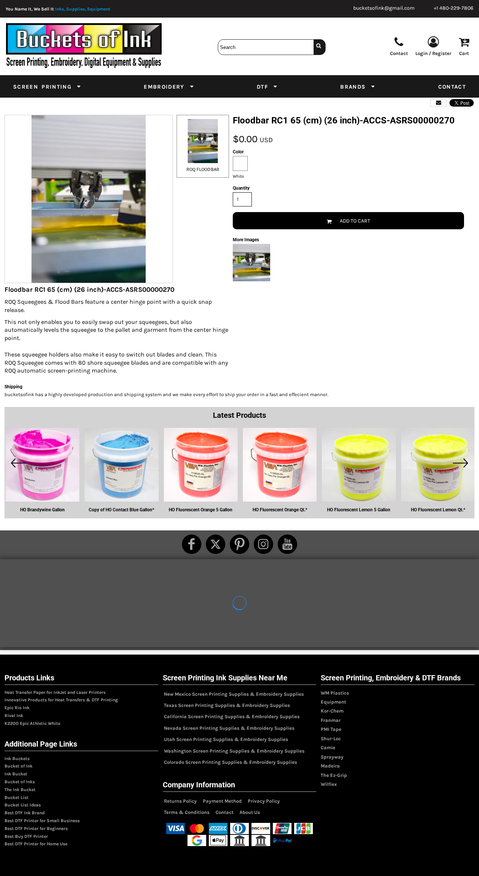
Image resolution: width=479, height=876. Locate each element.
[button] (47, 86)
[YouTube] (287, 544)
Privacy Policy (264, 801)
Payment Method (222, 801)
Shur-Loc (331, 738)
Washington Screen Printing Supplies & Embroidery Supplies (234, 751)
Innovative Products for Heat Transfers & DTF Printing (61, 699)
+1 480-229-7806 (453, 8)
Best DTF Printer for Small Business (42, 820)
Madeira (330, 766)
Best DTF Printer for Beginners (36, 828)
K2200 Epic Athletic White (32, 723)
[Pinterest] (239, 544)
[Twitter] (215, 544)
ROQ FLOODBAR (202, 169)
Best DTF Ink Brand (24, 812)
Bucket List (16, 797)
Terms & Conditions (187, 812)
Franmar (331, 720)
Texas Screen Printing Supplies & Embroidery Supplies (227, 705)
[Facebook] (191, 544)
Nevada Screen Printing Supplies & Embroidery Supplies (229, 728)
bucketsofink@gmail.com (384, 8)
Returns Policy (180, 801)
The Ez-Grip (334, 775)
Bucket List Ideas (22, 805)
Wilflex (329, 784)
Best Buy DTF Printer (26, 836)
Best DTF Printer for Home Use (35, 843)
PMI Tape (331, 729)
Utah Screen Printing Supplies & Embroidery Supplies (226, 739)
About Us (250, 812)
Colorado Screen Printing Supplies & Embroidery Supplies (230, 762)
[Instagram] (263, 544)
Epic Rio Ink (17, 707)
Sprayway (332, 757)
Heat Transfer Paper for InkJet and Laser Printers (55, 692)
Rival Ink (13, 715)
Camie (328, 747)
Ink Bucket (15, 774)
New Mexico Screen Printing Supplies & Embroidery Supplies (234, 694)
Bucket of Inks (19, 781)
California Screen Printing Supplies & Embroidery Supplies (232, 716)
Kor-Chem (332, 711)
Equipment (333, 702)
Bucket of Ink (18, 766)
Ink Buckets (17, 758)
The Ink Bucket (20, 789)
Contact (225, 812)
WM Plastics (335, 693)
